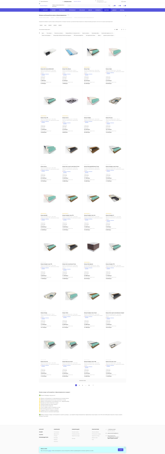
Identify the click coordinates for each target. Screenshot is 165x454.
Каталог (41, 429)
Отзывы (55, 435)
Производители (43, 437)
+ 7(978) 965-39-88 (67, 1)
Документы (56, 433)
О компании (56, 431)
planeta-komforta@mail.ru (113, 433)
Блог (93, 439)
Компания (57, 429)
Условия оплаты (75, 431)
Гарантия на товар (75, 435)
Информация (75, 429)
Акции (41, 431)
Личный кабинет (95, 431)
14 (88, 385)
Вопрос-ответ (95, 437)
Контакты (56, 441)
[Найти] (109, 5)
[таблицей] (125, 29)
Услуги (41, 434)
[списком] (123, 29)
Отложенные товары (96, 433)
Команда (56, 437)
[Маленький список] (115, 29)
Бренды (73, 438)
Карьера (55, 439)
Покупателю (95, 429)
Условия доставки (75, 433)
